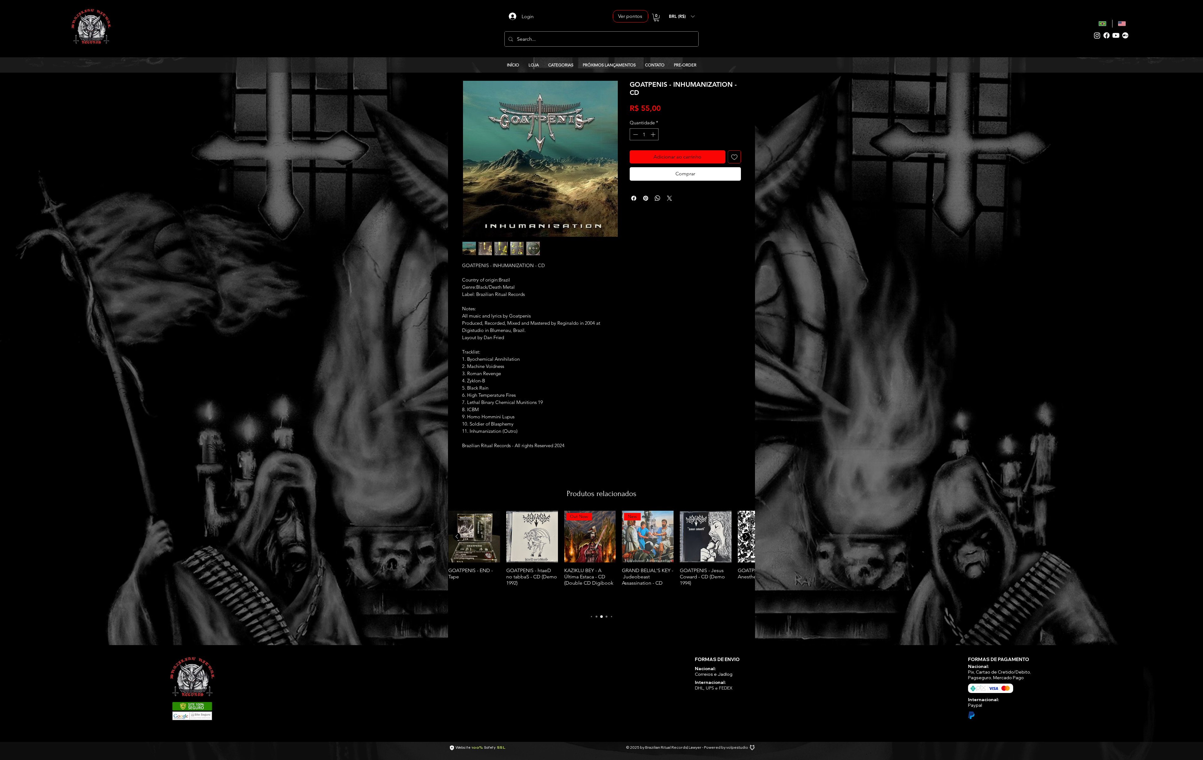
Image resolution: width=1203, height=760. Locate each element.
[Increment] (653, 134)
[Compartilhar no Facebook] (634, 198)
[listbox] (682, 16)
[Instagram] (1097, 35)
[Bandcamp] (1125, 35)
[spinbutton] (644, 134)
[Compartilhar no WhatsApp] (657, 198)
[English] (1122, 24)
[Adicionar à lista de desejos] (734, 156)
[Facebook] (1106, 35)
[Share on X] (669, 198)
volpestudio (737, 747)
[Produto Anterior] (457, 536)
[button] (656, 17)
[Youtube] (1116, 35)
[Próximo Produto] (746, 536)
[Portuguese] (1102, 24)
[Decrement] (635, 134)
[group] (601, 559)
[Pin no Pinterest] (645, 198)
